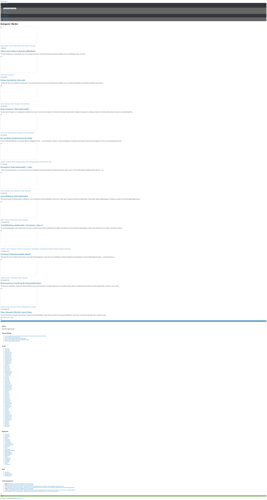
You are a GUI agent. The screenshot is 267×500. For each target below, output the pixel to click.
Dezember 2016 (8, 415)
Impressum (5, 12)
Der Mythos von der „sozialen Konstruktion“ (48, 491)
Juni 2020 (7, 377)
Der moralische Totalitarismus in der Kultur (16, 138)
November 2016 (8, 416)
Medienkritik (17, 190)
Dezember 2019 (8, 385)
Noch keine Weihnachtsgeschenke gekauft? (16, 254)
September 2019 (8, 388)
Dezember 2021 (8, 358)
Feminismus (7, 103)
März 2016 (7, 426)
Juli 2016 (7, 421)
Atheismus (7, 435)
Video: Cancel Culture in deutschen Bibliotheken (18, 51)
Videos (27, 45)
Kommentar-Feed (8, 474)
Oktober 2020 (8, 373)
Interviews (7, 45)
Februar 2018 (8, 400)
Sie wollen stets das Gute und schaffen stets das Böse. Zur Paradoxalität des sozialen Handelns (25, 335)
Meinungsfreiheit (17, 45)
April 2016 (7, 425)
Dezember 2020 (8, 371)
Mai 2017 (7, 410)
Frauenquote (7, 190)
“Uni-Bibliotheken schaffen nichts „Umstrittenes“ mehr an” (22, 225)
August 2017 (7, 407)
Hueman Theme (19, 498)
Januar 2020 (7, 383)
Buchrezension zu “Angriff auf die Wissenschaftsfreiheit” (21, 283)
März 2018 (7, 398)
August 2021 (7, 363)
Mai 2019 (7, 393)
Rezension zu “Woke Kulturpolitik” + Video (16, 167)
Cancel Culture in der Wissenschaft (12, 337)
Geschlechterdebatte (20, 161)
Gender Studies (26, 248)
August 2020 (7, 375)
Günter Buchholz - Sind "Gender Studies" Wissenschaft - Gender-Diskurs (21, 487)
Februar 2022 (8, 357)
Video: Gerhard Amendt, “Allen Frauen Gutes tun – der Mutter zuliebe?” (60, 489)
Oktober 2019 (8, 387)
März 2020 (7, 381)
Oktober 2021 (8, 361)
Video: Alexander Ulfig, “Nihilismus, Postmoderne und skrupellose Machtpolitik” (57, 487)
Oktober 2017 (8, 405)
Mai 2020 (7, 378)
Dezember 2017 (8, 402)
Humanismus (7, 445)
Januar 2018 (7, 401)
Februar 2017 (8, 412)
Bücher (2, 45)
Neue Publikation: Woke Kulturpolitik (14, 196)
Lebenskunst (7, 449)
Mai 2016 (7, 423)
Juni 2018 (7, 396)
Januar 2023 (7, 351)
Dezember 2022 (8, 352)
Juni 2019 (7, 392)
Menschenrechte (20, 132)
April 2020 (7, 380)
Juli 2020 (7, 376)
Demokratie (7, 219)
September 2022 (8, 356)
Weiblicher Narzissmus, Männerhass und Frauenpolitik (21, 483)
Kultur (11, 45)
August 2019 (7, 390)
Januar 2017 (7, 413)
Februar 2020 (8, 382)
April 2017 (7, 411)
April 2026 (7, 350)
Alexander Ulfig (4, 3)
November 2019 (8, 386)
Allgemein (3, 161)
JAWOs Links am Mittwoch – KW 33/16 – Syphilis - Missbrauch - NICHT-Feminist (23, 489)
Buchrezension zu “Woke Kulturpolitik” (15, 109)
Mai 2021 (7, 365)
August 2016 (7, 420)
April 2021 (7, 366)
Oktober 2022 (8, 355)
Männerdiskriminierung (34, 161)
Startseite (5, 10)
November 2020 (8, 372)
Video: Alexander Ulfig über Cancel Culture (16, 312)
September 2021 (8, 362)
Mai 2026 (7, 348)
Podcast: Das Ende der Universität (13, 80)
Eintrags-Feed (8, 473)
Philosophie (17, 103)
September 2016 (8, 418)
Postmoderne (27, 103)
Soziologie (7, 461)
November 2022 (8, 353)
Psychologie (7, 459)
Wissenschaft (32, 45)
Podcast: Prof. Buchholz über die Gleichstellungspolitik (17, 339)
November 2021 (8, 360)
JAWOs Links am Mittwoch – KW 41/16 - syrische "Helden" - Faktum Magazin (22, 486)
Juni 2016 (7, 422)
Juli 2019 (7, 391)
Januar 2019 (7, 395)
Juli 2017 (7, 408)
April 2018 (7, 397)
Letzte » (12, 317)
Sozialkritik (7, 460)
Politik (23, 45)
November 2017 (8, 403)
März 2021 (7, 367)
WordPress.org (8, 475)
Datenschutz (6, 13)
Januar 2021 (7, 370)
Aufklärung (8, 161)
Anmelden (7, 472)
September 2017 (8, 406)
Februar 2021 (8, 368)
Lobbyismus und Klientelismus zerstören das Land (53, 486)
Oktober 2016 (8, 417)
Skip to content (4, 1)
